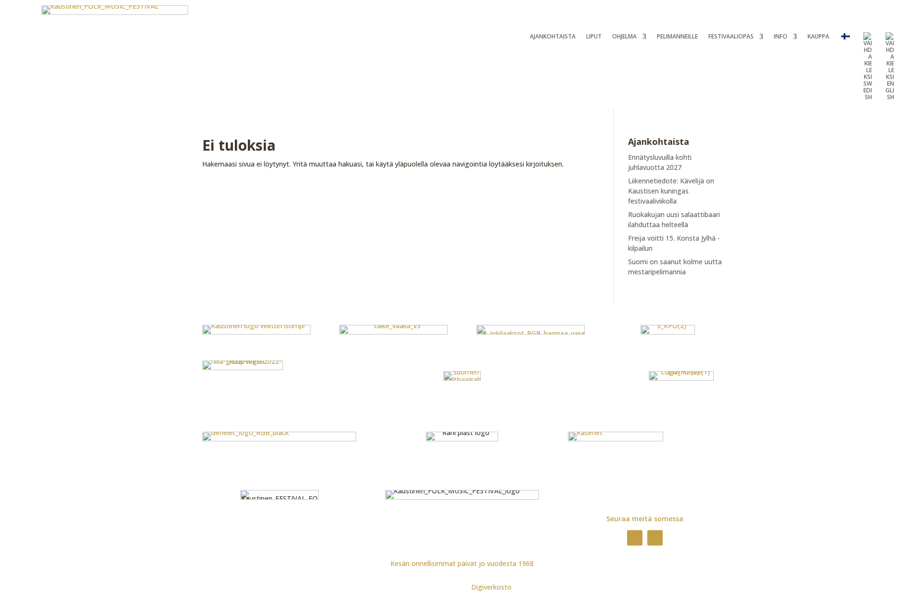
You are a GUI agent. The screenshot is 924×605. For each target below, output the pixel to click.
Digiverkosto (491, 587)
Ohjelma (624, 36)
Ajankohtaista (553, 36)
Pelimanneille (677, 36)
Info (780, 36)
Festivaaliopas (731, 36)
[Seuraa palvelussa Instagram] (655, 537)
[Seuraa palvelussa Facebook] (634, 537)
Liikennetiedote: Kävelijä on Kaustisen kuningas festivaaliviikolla (671, 191)
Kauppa (818, 36)
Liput (594, 36)
